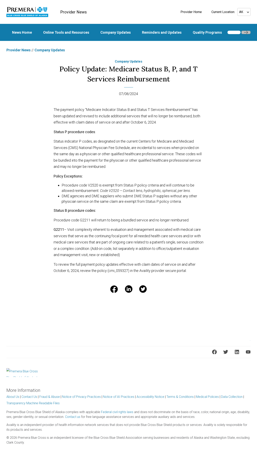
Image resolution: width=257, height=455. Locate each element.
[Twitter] (225, 352)
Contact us (72, 417)
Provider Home (191, 12)
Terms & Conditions (180, 397)
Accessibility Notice (150, 397)
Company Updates (115, 32)
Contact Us (29, 397)
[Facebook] (214, 352)
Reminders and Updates (162, 32)
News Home (22, 32)
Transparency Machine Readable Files (33, 403)
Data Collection (232, 397)
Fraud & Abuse (49, 397)
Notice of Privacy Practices (81, 397)
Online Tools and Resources (66, 32)
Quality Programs (207, 32)
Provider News (18, 50)
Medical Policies (207, 397)
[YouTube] (248, 352)
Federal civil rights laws (117, 412)
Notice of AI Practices (118, 397)
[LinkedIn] (237, 352)
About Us (12, 397)
